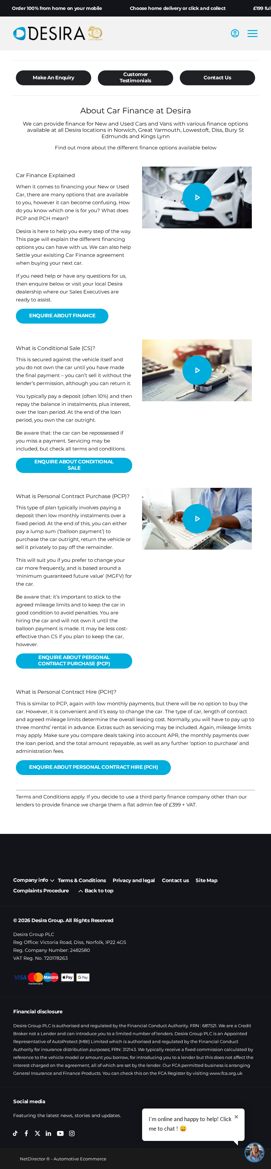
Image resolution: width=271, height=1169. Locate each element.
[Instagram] (72, 1133)
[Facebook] (26, 1133)
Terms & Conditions (82, 880)
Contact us (175, 880)
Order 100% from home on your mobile (57, 8)
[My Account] (235, 33)
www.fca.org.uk (226, 1073)
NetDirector (33, 1158)
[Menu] (252, 33)
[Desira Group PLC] (57, 33)
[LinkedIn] (48, 1133)
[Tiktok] (15, 1133)
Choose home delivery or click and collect (178, 8)
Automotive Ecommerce (80, 1158)
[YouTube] (60, 1133)
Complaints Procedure (41, 890)
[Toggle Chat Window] (254, 1152)
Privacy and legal (134, 880)
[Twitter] (37, 1133)
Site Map (206, 880)
